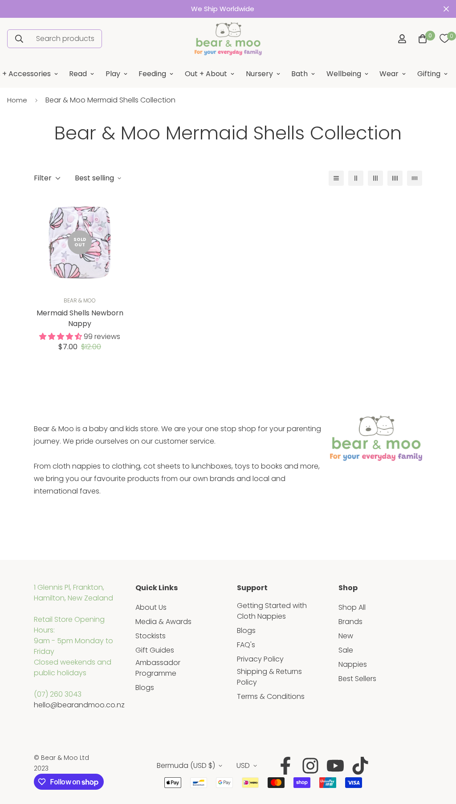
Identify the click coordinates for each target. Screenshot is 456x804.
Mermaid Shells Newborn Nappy (80, 318)
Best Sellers (357, 678)
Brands (350, 621)
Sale (345, 650)
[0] (444, 38)
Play (113, 74)
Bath (299, 74)
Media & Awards (163, 621)
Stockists (150, 636)
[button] (420, 39)
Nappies (352, 664)
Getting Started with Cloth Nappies (272, 610)
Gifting (428, 74)
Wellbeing (343, 74)
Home (17, 100)
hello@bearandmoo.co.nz (79, 705)
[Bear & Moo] (228, 39)
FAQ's (246, 645)
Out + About (206, 74)
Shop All (352, 607)
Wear (389, 74)
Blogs (144, 687)
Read (78, 74)
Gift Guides (154, 650)
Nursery (259, 74)
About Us (151, 607)
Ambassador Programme (157, 667)
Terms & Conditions (271, 696)
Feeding (152, 74)
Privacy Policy (260, 659)
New (345, 636)
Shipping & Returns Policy (269, 676)
